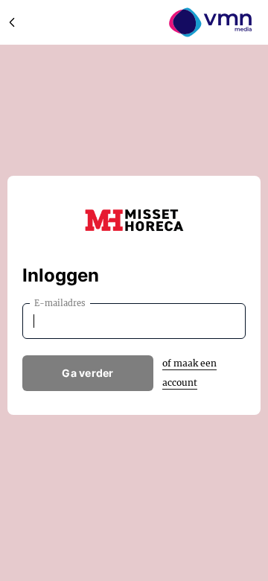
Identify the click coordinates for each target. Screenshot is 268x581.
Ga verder (88, 372)
